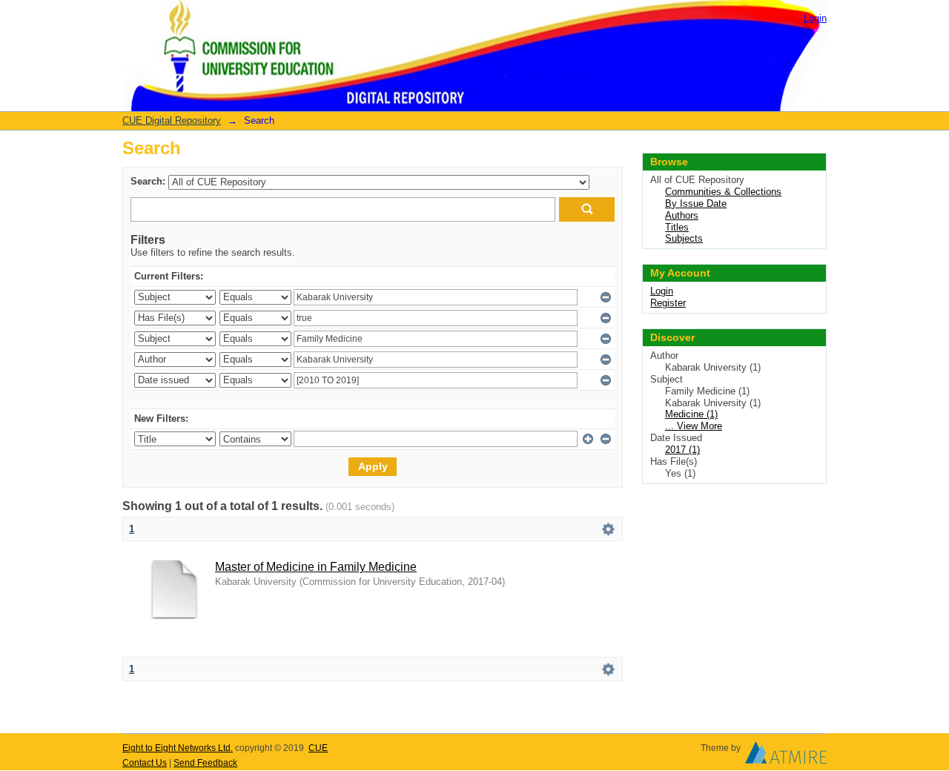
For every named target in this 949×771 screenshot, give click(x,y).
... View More (693, 425)
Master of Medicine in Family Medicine (316, 566)
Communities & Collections (723, 191)
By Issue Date (696, 203)
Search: (147, 181)
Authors (681, 215)
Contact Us (144, 763)
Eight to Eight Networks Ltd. (177, 748)
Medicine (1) (691, 414)
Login (815, 18)
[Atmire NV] (786, 756)
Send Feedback (205, 763)
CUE (318, 748)
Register (668, 302)
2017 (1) (682, 449)
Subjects (684, 238)
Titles (677, 227)
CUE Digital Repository (171, 120)
